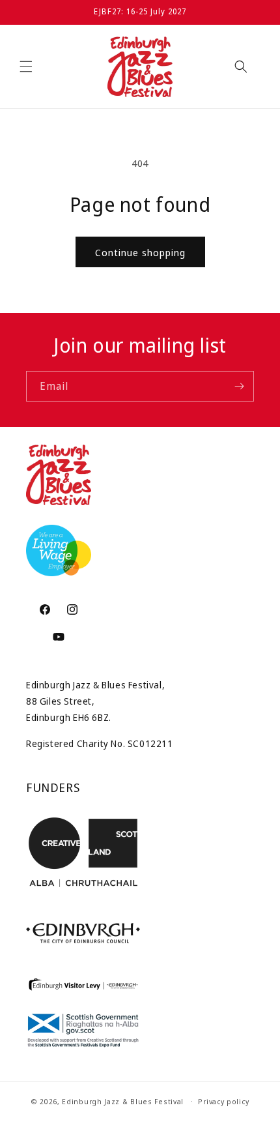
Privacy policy (223, 1101)
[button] (26, 66)
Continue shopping (140, 252)
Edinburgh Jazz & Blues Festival (123, 1101)
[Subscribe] (239, 386)
